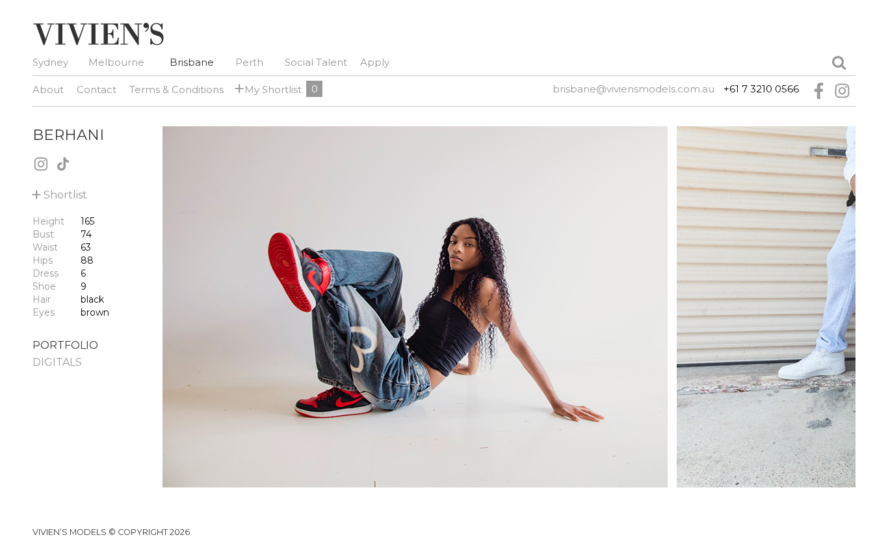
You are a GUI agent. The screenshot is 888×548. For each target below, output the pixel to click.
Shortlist (60, 192)
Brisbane (192, 62)
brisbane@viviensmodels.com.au (633, 89)
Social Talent (316, 62)
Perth (249, 62)
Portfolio (65, 345)
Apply (374, 62)
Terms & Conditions (176, 89)
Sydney (50, 62)
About (48, 89)
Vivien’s (98, 34)
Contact (96, 89)
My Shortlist (270, 89)
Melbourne (116, 62)
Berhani (68, 135)
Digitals (57, 362)
